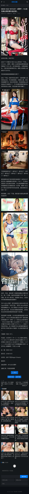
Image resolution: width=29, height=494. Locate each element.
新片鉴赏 (3, 5)
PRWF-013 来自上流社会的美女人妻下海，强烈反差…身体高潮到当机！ (7, 419)
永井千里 (18, 377)
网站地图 (20, 491)
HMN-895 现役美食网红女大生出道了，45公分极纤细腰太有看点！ (7, 437)
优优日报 (14, 2)
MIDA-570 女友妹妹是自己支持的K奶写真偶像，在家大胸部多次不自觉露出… (21, 403)
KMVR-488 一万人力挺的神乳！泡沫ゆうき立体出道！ (7, 384)
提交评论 (24, 476)
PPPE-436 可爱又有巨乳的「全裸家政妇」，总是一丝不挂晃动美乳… (7, 403)
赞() (18, 13)
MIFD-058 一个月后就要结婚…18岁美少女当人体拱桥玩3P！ (22, 384)
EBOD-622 (11, 377)
